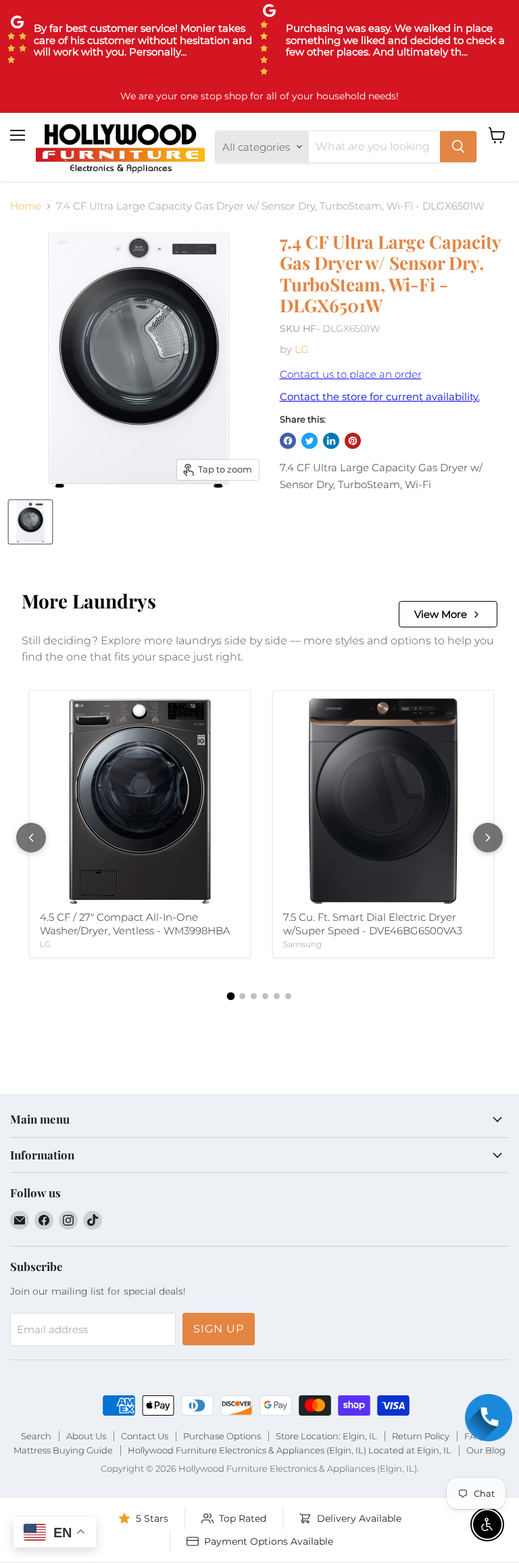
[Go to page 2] (242, 996)
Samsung (302, 944)
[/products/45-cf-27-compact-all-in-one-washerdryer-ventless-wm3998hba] (140, 801)
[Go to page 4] (265, 996)
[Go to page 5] (277, 996)
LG (302, 349)
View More (440, 614)
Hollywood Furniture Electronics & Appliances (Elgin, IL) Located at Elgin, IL (289, 1450)
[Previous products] (31, 837)
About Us (86, 1435)
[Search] (458, 146)
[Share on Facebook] (288, 441)
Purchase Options (222, 1435)
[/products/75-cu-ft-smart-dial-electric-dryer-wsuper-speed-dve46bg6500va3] (383, 801)
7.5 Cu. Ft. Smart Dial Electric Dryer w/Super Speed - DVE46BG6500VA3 (372, 924)
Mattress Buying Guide (63, 1450)
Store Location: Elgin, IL (326, 1435)
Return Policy (420, 1435)
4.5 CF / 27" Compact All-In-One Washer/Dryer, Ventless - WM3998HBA (135, 924)
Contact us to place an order (351, 374)
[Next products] (488, 837)
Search (36, 1435)
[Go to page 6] (288, 996)
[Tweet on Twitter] (309, 441)
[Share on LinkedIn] (331, 441)
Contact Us (144, 1435)
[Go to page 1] (231, 996)
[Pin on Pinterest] (353, 441)
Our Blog (485, 1450)
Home (25, 206)
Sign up (218, 1328)
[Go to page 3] (254, 996)
